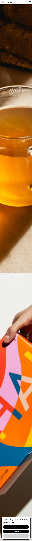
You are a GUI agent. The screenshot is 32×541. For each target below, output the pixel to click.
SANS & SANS (6, 2)
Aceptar (16, 527)
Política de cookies (8, 522)
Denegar (16, 531)
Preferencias (16, 536)
